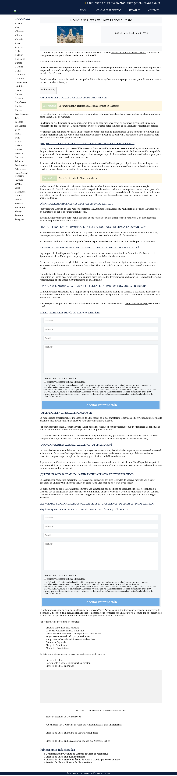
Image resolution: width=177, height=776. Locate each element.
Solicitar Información (101, 405)
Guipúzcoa (20, 102)
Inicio (83, 10)
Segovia (19, 180)
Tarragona (20, 191)
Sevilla (18, 184)
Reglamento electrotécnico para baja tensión (68, 663)
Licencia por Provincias (108, 10)
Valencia (19, 203)
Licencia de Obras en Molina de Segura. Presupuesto (72, 732)
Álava (17, 27)
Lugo (17, 137)
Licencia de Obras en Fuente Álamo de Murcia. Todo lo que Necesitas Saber (83, 759)
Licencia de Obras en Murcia (60, 666)
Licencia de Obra (54, 660)
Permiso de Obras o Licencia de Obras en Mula (69, 762)
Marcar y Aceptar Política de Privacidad (66, 382)
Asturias (19, 47)
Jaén (17, 118)
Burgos (18, 63)
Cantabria (20, 74)
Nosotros (134, 10)
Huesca (18, 110)
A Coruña (19, 23)
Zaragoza (19, 219)
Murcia (18, 149)
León (17, 129)
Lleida (18, 133)
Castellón (19, 78)
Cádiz (18, 70)
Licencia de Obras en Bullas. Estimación (65, 756)
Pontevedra (21, 165)
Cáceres (19, 66)
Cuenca (18, 90)
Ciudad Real (21, 82)
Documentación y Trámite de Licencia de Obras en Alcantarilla (77, 753)
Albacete (19, 31)
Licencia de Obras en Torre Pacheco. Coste (101, 20)
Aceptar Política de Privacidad (62, 378)
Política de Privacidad (100, 773)
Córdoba (19, 86)
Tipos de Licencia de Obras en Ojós (63, 716)
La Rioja (19, 122)
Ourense (19, 157)
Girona (18, 94)
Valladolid (20, 207)
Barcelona (20, 59)
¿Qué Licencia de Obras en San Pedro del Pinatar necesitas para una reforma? (84, 724)
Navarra (19, 153)
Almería (19, 39)
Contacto (153, 10)
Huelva (18, 106)
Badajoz (19, 55)
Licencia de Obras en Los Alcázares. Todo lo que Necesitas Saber (78, 741)
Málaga (18, 145)
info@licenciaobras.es (144, 3)
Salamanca (20, 169)
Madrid (18, 141)
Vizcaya (18, 211)
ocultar (51, 90)
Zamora (19, 215)
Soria (17, 188)
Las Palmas (20, 125)
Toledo (18, 199)
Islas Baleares (22, 114)
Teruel (18, 195)
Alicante (19, 35)
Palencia (19, 161)
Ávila (17, 51)
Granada (19, 98)
